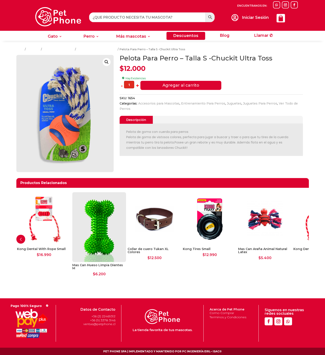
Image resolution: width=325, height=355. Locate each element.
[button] (107, 62)
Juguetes (33, 49)
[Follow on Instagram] (285, 4)
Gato (53, 37)
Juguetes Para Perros (58, 49)
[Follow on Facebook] (294, 4)
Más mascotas (131, 37)
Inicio (20, 49)
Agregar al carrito (180, 85)
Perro (89, 37)
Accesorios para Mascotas (159, 103)
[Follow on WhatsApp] (276, 4)
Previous (20, 239)
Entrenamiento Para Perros (97, 49)
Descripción (136, 120)
